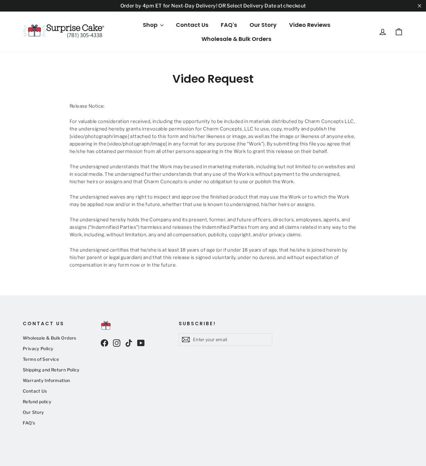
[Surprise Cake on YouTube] (141, 343)
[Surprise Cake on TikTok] (129, 343)
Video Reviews (309, 25)
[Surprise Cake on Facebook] (104, 343)
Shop (151, 25)
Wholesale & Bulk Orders (236, 39)
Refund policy (37, 401)
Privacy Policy (38, 348)
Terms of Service (41, 359)
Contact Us (192, 25)
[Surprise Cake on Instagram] (116, 343)
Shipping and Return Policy (51, 369)
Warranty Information (46, 380)
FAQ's (229, 25)
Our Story (263, 25)
